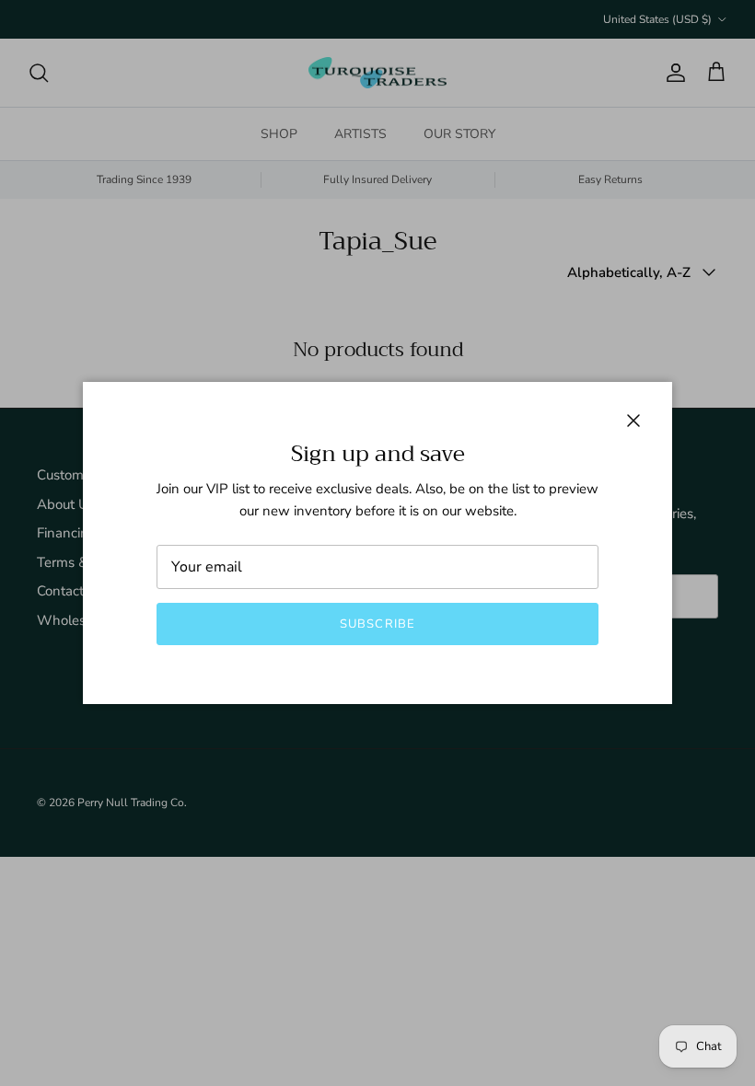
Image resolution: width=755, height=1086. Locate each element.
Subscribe (377, 624)
